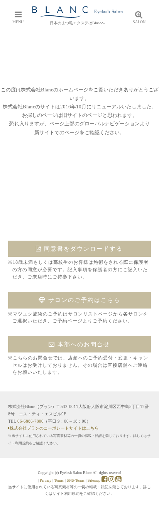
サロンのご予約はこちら (83, 300)
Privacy (45, 480)
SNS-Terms (76, 480)
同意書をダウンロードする (82, 249)
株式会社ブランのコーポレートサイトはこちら (54, 428)
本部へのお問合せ (82, 344)
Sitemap (94, 480)
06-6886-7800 (30, 421)
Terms (59, 480)
